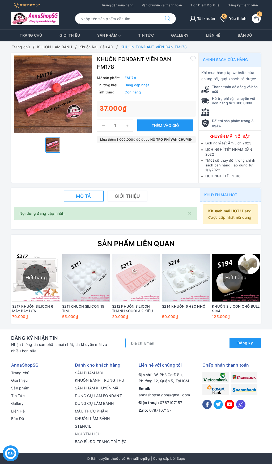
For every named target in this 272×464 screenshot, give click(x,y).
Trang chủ (31, 35)
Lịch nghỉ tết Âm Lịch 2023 (228, 143)
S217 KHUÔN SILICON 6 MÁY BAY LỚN (32, 308)
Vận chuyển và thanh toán (162, 5)
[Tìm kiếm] (167, 18)
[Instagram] (240, 404)
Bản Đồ (245, 35)
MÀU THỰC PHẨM (91, 411)
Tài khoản (205, 18)
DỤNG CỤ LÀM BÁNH (94, 403)
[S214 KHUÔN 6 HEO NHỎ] (186, 278)
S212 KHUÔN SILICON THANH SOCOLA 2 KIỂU (132, 308)
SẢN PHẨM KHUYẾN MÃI (97, 388)
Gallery (180, 35)
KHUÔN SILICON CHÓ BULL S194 (236, 308)
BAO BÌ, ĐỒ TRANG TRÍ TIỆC (100, 441)
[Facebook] (207, 404)
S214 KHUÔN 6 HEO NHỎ (183, 306)
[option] (53, 94)
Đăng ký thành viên (243, 5)
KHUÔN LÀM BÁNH (92, 418)
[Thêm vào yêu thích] (193, 58)
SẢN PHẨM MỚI (89, 373)
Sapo (181, 458)
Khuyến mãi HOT (220, 194)
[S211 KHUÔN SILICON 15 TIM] (86, 278)
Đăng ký (245, 343)
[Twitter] (218, 404)
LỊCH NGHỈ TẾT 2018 (223, 176)
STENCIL (83, 426)
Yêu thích (234, 18)
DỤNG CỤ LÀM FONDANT (98, 395)
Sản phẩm (107, 35)
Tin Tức (146, 35)
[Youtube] (229, 404)
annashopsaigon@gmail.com (164, 395)
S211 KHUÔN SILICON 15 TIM (83, 308)
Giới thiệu (70, 35)
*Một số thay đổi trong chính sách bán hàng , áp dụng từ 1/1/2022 (230, 165)
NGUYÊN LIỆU (87, 434)
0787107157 (29, 5)
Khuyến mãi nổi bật (230, 136)
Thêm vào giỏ (165, 125)
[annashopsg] (35, 18)
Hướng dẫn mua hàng (117, 5)
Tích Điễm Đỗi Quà (204, 5)
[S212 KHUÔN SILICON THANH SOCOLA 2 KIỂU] (136, 278)
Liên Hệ (213, 35)
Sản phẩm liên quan (136, 243)
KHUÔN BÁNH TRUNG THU (99, 380)
